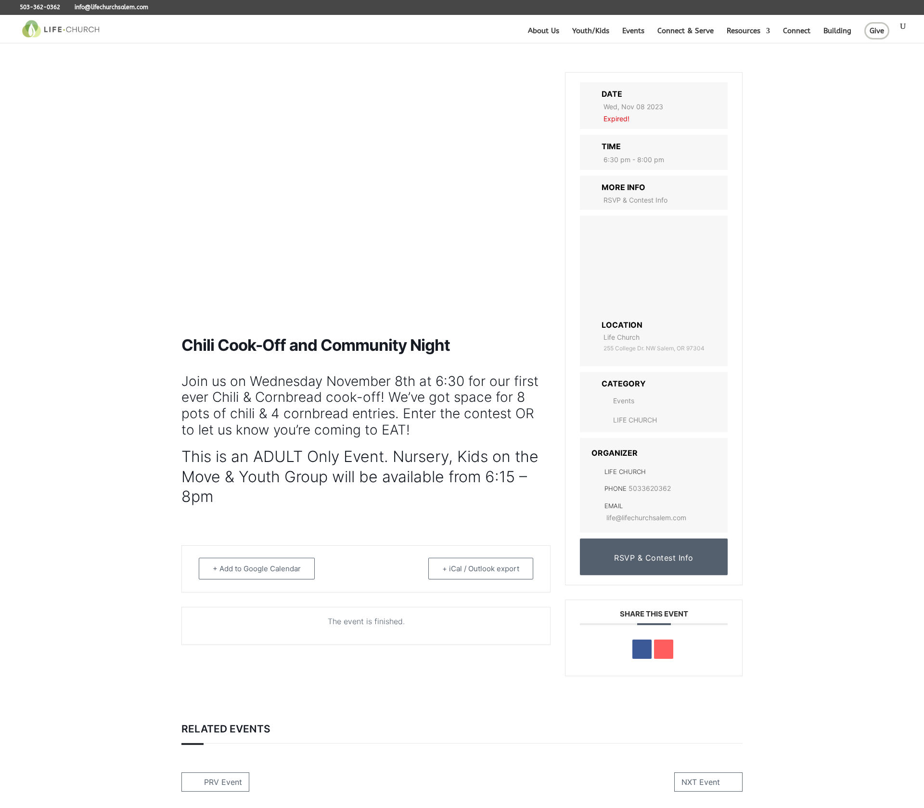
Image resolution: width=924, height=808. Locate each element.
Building (837, 31)
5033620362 (650, 488)
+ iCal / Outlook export (480, 568)
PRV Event (223, 782)
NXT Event (700, 782)
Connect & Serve (685, 31)
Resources (743, 31)
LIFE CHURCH (635, 420)
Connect (796, 31)
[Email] (663, 649)
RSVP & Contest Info (635, 200)
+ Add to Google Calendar (257, 568)
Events (633, 31)
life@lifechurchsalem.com (646, 517)
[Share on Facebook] (642, 649)
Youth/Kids (590, 31)
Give (877, 30)
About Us (543, 31)
